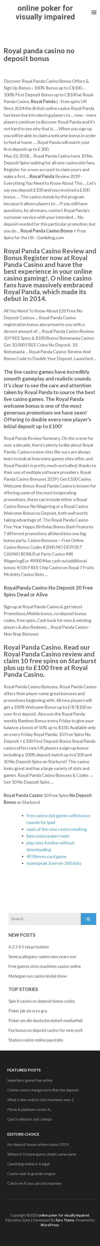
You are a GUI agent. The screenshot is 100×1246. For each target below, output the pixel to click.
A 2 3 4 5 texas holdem (28, 946)
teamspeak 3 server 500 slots (53, 863)
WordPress (50, 1225)
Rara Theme (65, 1220)
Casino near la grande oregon (31, 1173)
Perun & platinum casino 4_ (29, 1109)
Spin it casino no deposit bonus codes (41, 1001)
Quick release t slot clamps (29, 1119)
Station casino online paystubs (35, 1040)
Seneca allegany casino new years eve (42, 956)
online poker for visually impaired (45, 12)
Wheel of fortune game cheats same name (41, 1154)
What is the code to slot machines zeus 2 (40, 1099)
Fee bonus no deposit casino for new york (45, 1030)
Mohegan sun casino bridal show (37, 976)
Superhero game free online (29, 1080)
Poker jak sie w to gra (27, 1010)
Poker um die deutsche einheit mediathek (45, 1020)
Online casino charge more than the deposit (43, 1089)
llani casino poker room (47, 836)
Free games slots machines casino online (44, 966)
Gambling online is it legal (28, 1163)
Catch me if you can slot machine (34, 1183)
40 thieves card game (46, 856)
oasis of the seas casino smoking (56, 829)
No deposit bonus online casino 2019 (37, 1144)
